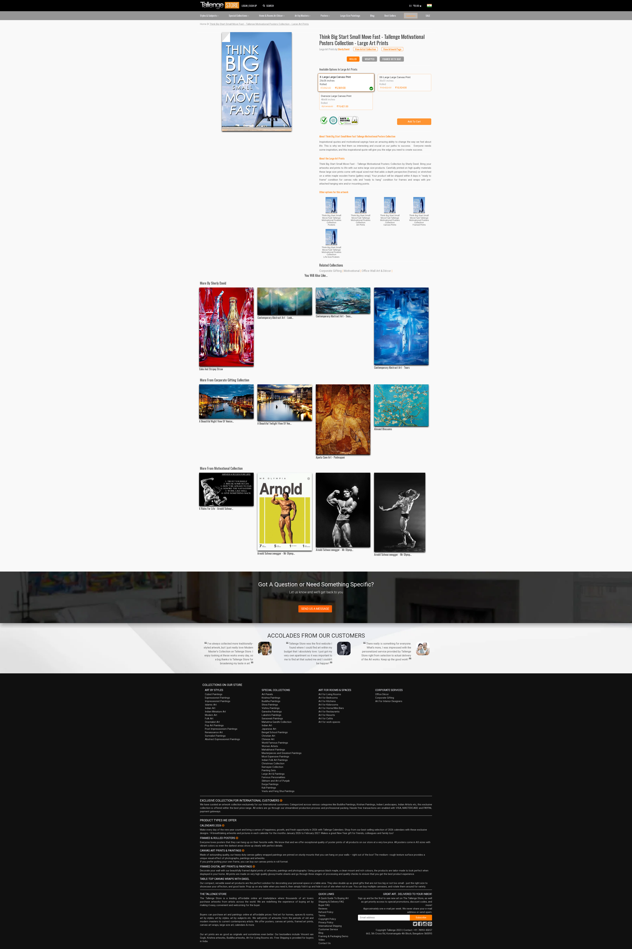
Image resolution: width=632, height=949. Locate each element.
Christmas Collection (273, 763)
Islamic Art (211, 704)
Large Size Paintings (350, 15)
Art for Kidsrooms (328, 704)
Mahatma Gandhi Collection (276, 721)
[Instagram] (425, 924)
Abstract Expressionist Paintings (222, 739)
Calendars (410, 15)
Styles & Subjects (208, 15)
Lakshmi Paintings (271, 715)
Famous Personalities (273, 777)
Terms (321, 915)
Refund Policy (325, 912)
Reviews (322, 908)
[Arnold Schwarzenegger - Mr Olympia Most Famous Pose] (401, 512)
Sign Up (253, 5)
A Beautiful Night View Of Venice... (216, 421)
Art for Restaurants (329, 711)
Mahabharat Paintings (273, 749)
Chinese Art (268, 739)
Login (244, 5)
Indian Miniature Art (215, 711)
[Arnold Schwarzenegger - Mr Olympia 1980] (343, 510)
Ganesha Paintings (272, 711)
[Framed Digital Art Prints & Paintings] (254, 866)
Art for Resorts (326, 715)
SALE (428, 15)
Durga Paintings (270, 784)
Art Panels (267, 694)
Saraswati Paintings (272, 718)
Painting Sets (269, 770)
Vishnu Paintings (271, 708)
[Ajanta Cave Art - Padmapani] (343, 419)
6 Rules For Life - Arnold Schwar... (216, 508)
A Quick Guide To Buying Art (333, 898)
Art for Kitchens (327, 701)
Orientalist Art (212, 721)
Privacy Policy (325, 922)
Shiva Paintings (270, 704)
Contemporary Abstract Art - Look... (275, 317)
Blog (372, 15)
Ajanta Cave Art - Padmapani (330, 457)
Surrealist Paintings (215, 735)
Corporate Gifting (330, 271)
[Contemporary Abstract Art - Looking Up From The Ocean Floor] (284, 301)
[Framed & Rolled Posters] (237, 838)
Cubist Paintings (213, 694)
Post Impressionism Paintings (221, 728)
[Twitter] (415, 924)
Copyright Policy (327, 919)
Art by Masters (302, 15)
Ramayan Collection (272, 766)
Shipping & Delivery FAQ (331, 901)
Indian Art (210, 708)
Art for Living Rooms (329, 694)
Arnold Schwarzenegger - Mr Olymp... (276, 553)
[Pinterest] (430, 924)
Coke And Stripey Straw (211, 369)
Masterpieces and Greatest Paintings (282, 753)
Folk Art (209, 718)
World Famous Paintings (275, 742)
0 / (414, 5)
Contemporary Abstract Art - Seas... (334, 316)
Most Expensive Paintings (275, 756)
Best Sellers (390, 15)
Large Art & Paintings (273, 773)
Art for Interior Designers (388, 701)
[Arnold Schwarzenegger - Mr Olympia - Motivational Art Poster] (284, 512)
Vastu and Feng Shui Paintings (278, 791)
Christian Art (268, 735)
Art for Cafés (325, 718)
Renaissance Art (214, 732)
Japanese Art (269, 728)
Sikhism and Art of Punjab (276, 780)
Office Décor (382, 694)
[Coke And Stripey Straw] (226, 327)
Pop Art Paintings (214, 725)
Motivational (352, 271)
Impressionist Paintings (217, 701)
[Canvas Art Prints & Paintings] (243, 850)
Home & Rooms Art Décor (271, 15)
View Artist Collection (365, 49)
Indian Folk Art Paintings (275, 760)
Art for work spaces (329, 721)
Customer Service (328, 929)
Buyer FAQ (324, 905)
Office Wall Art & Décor (376, 271)
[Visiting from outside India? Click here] (281, 800)
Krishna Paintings (271, 697)
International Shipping (330, 925)
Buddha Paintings (271, 701)
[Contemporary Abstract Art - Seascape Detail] (343, 300)
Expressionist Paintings (217, 697)
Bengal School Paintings (275, 732)
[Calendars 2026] (223, 825)
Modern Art (211, 715)
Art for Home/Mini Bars (331, 708)
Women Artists (270, 746)
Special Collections (238, 15)
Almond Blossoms (383, 429)
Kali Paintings (269, 787)
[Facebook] (420, 924)
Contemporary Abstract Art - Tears (392, 367)
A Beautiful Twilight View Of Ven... (274, 423)
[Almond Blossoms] (401, 405)
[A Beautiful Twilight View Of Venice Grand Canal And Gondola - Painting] (284, 402)
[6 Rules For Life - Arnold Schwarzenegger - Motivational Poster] (226, 489)
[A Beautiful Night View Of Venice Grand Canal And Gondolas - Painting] (226, 401)
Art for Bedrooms (328, 697)
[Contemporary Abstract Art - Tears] (401, 326)
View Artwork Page (392, 49)
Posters (325, 15)
